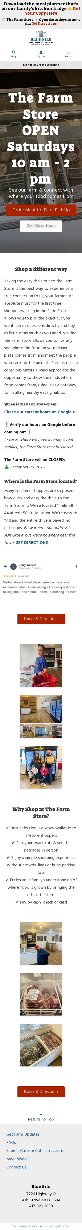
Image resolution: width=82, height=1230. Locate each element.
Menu (68, 57)
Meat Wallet (17, 1159)
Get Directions (44, 23)
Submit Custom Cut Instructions (34, 1150)
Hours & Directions (41, 619)
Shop (14, 57)
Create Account (48, 65)
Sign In (41, 57)
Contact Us (16, 1167)
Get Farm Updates (23, 1134)
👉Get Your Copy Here (53, 11)
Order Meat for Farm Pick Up (41, 210)
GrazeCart (64, 1226)
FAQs (11, 1142)
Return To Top (41, 1119)
